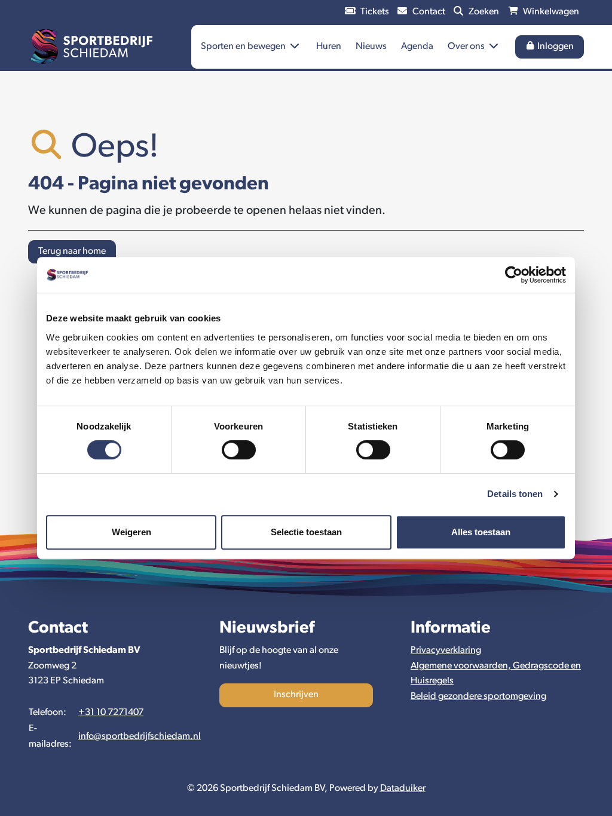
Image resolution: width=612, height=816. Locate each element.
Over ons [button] (467, 46)
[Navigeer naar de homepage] (91, 47)
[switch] (239, 449)
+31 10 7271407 (110, 712)
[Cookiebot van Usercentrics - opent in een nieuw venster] (513, 275)
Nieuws (371, 46)
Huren (328, 46)
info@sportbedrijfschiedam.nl (139, 736)
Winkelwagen (550, 12)
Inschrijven (296, 695)
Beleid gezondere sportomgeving (478, 696)
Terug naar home (72, 251)
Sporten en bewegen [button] (244, 46)
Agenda (417, 46)
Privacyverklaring (446, 650)
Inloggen (555, 46)
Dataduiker (403, 788)
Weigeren (131, 532)
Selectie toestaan (306, 532)
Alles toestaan (480, 532)
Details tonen (515, 494)
